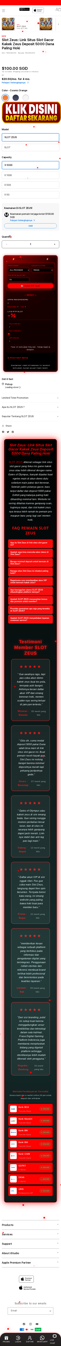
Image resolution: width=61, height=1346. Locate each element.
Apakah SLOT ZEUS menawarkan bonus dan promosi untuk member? (28, 600)
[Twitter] (9, 432)
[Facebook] (4, 432)
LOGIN (18, 1342)
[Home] (24, 9)
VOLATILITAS (38, 265)
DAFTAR (30, 1342)
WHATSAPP (42, 1342)
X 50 (6, 194)
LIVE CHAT (52, 1341)
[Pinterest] (13, 432)
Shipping (16, 71)
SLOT (7, 147)
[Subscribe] (50, 1311)
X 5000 (8, 165)
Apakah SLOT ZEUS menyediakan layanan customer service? (29, 619)
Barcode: (21, 53)
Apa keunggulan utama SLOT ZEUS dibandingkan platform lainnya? (26, 591)
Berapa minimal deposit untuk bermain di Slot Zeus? (29, 562)
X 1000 (8, 175)
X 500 (7, 185)
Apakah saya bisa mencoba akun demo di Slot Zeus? (29, 553)
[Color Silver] (26, 98)
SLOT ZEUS (10, 137)
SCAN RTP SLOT (30, 286)
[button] (3, 10)
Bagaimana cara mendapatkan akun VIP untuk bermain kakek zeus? (28, 581)
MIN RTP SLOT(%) (16, 275)
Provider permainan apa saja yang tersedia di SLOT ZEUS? (30, 609)
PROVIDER (13, 265)
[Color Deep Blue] (15, 98)
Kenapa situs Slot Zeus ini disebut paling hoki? (29, 572)
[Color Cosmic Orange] (5, 97)
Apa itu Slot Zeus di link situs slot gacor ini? (28, 544)
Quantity (7, 236)
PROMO (6, 1342)
